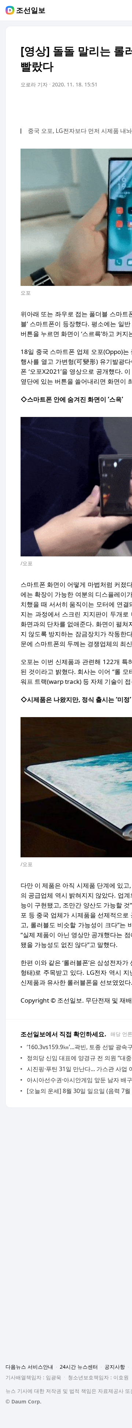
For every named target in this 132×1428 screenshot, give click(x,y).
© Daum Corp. (23, 1401)
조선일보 (30, 10)
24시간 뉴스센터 (79, 1366)
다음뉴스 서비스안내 (29, 1366)
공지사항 (114, 1366)
